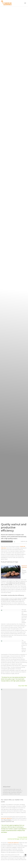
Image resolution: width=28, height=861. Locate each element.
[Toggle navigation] (25, 3)
